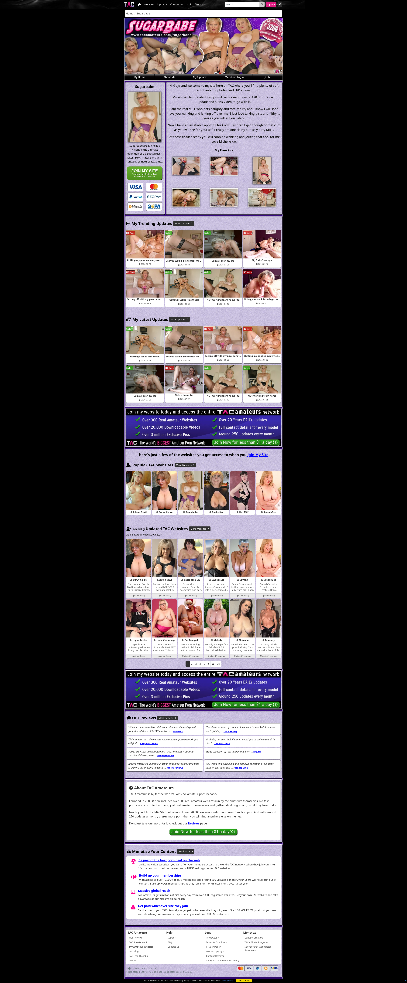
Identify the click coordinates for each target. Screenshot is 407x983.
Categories (176, 4)
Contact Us (173, 946)
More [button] (198, 4)
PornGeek (178, 731)
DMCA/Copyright (215, 951)
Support (172, 937)
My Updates (200, 77)
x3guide (257, 751)
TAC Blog (134, 951)
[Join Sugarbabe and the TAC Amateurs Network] (135, 186)
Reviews (193, 823)
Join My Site (258, 454)
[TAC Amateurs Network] (129, 4)
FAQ (170, 942)
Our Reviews (135, 937)
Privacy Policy (227, 980)
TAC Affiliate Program (256, 942)
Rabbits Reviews (175, 767)
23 (218, 664)
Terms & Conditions (216, 942)
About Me (169, 77)
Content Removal (215, 955)
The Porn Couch (222, 743)
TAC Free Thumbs (138, 955)
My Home (139, 77)
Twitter (133, 960)
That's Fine (244, 980)
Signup (271, 4)
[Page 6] (213, 664)
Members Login (234, 77)
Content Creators (254, 937)
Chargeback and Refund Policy (222, 960)
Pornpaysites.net (165, 755)
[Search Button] (262, 4)
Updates (162, 4)
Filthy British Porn (149, 743)
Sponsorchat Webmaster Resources (258, 948)
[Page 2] (208, 664)
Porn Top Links (241, 767)
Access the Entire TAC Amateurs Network (144, 173)
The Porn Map (230, 731)
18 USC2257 (212, 937)
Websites (149, 4)
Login (189, 4)
